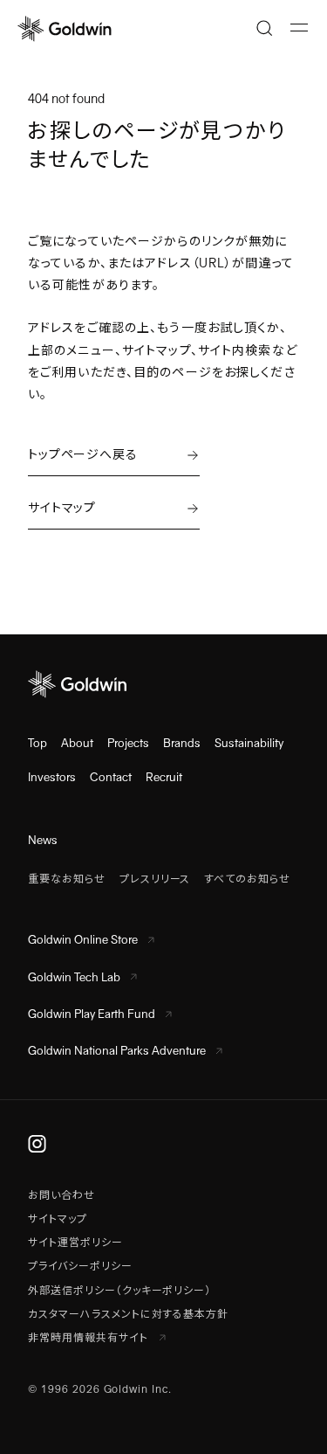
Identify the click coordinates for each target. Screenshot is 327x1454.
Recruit (164, 777)
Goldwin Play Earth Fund (91, 1014)
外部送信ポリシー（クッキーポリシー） (119, 1291)
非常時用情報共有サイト (90, 1338)
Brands (182, 743)
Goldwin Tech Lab (74, 977)
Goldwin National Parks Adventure (117, 1050)
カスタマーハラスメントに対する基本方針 (128, 1314)
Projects (128, 743)
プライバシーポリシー (80, 1266)
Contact (111, 777)
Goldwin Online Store (83, 939)
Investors (52, 777)
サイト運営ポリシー (75, 1243)
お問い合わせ (61, 1195)
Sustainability (249, 743)
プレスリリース (155, 879)
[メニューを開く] (299, 28)
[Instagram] (37, 1144)
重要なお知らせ (67, 879)
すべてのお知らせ (247, 879)
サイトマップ (57, 1219)
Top (37, 743)
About (77, 743)
